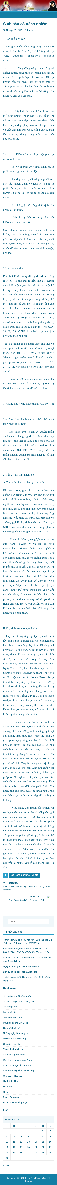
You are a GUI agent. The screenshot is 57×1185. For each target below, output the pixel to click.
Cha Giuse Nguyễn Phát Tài (17, 1065)
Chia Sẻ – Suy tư (11, 1044)
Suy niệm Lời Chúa (12, 1017)
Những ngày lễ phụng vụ (15, 1033)
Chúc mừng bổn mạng (14, 1054)
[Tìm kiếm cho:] (28, 921)
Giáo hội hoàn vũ (11, 1028)
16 (50, 1142)
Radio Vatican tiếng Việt (15, 1102)
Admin (30, 30)
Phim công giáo (11, 1097)
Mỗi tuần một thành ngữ (15, 1038)
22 (43, 1147)
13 (28, 1142)
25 (14, 1152)
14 (36, 1142)
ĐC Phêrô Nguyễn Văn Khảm (17, 1060)
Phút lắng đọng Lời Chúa (15, 1022)
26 (21, 1152)
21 (36, 1147)
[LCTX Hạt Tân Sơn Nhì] (28, 9)
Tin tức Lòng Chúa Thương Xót (18, 1001)
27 (28, 1152)
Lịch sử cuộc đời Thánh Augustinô (20, 971)
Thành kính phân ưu (13, 1049)
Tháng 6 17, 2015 (14, 30)
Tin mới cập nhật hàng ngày (17, 996)
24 (7, 1152)
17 (7, 1147)
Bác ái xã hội (9, 1012)
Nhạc (5, 1092)
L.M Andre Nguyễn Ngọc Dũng (18, 1070)
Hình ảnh (7, 1086)
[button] (52, 14)
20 (28, 1147)
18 (14, 1147)
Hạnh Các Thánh (11, 1081)
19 (21, 1147)
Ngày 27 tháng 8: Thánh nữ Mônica (21, 966)
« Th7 (6, 1165)
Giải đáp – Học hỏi (12, 1076)
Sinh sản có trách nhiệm (24, 875)
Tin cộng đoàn (10, 1006)
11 (14, 1142)
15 (43, 1142)
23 (50, 1147)
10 (7, 1142)
